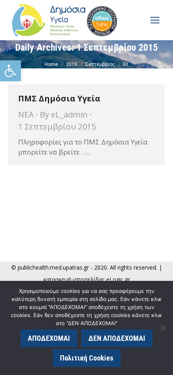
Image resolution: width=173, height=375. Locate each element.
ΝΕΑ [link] (26, 114)
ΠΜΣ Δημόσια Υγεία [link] (59, 98)
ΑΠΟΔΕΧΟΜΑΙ (49, 338)
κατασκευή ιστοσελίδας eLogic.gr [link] (86, 279)
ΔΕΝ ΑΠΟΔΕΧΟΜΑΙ (117, 338)
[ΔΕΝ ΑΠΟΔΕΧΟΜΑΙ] (163, 328)
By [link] (64, 114)
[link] (10, 70)
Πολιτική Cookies (86, 358)
